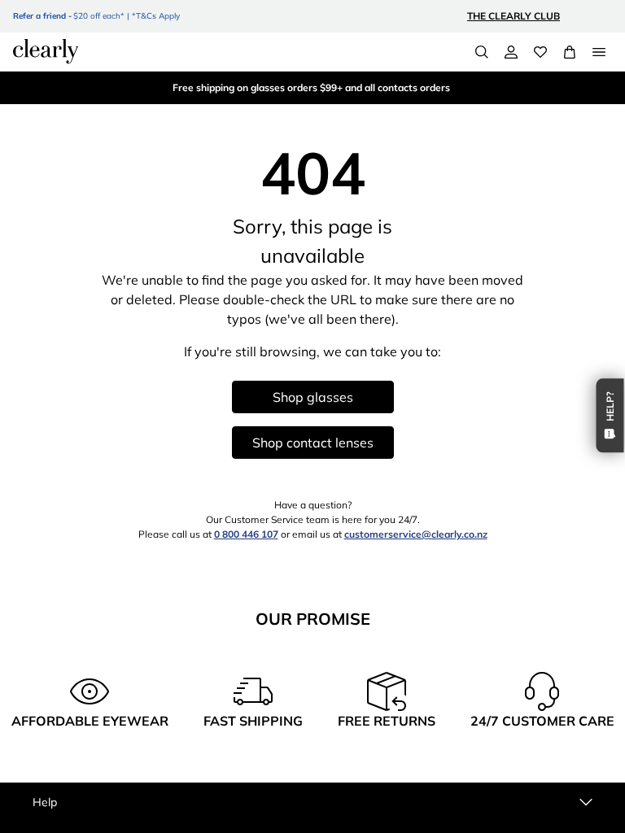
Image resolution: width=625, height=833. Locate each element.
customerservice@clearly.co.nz (415, 534)
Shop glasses (313, 397)
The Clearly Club (513, 16)
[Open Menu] (599, 52)
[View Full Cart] (570, 52)
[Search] (482, 52)
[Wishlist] (540, 52)
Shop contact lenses (313, 442)
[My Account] (511, 52)
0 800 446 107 (246, 534)
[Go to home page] (45, 51)
